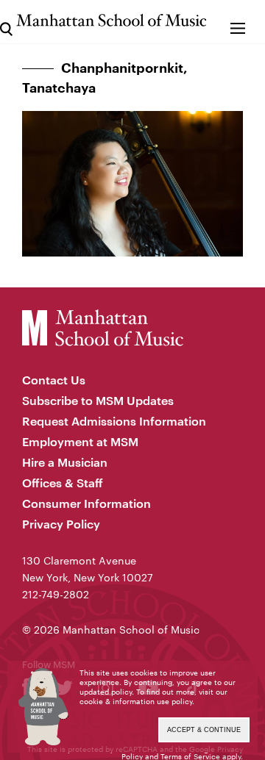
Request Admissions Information (114, 421)
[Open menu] (237, 21)
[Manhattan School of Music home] (111, 20)
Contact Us (53, 380)
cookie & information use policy (136, 701)
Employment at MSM (80, 441)
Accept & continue (204, 730)
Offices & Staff (62, 483)
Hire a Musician (64, 462)
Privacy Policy (61, 524)
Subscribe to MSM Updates (98, 400)
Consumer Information (86, 503)
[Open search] (6, 21)
